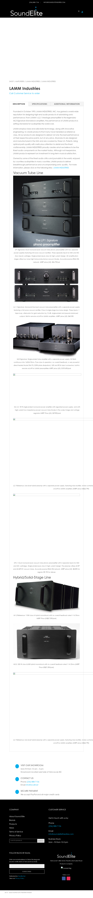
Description (19, 104)
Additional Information (67, 104)
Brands (12, 820)
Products (13, 824)
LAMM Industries (33, 81)
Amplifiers (19, 81)
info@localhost (32, 785)
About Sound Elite (17, 816)
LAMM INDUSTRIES (61, 168)
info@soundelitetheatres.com (54, 2)
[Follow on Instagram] (68, 878)
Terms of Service (16, 832)
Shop (11, 81)
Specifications (39, 104)
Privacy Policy (15, 835)
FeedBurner (22, 876)
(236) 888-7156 (34, 2)
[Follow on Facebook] (64, 878)
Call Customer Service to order (24, 93)
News (11, 828)
